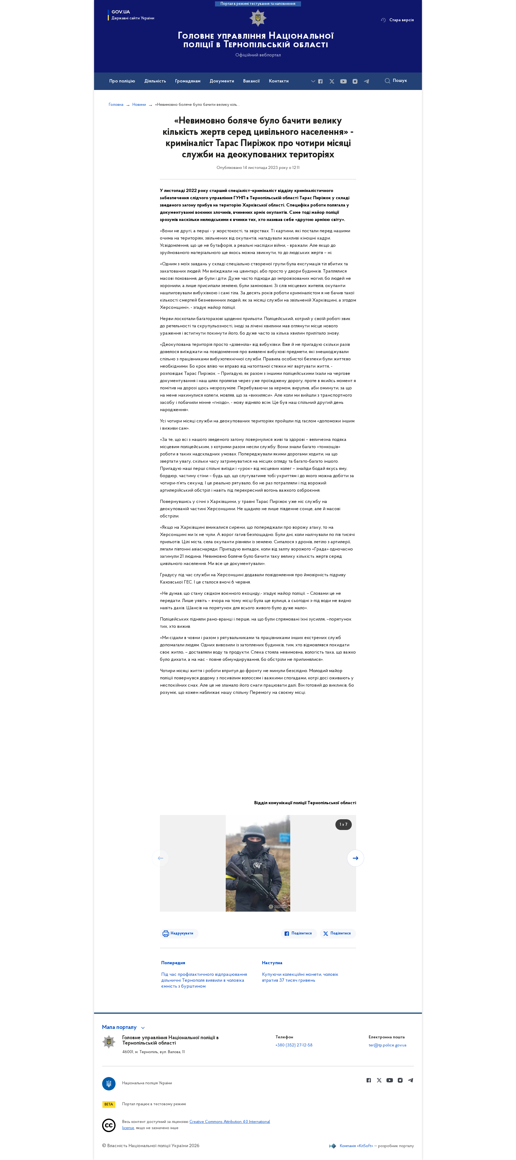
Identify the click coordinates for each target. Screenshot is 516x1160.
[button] (124, 1027)
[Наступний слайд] (355, 858)
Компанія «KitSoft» (356, 1146)
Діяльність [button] (155, 81)
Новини (139, 105)
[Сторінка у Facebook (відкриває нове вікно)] (320, 81)
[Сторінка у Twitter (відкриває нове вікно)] (332, 81)
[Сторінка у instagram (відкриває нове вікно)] (355, 81)
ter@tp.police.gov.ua (387, 1045)
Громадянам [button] (187, 81)
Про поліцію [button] (122, 81)
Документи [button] (222, 81)
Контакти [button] (279, 81)
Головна (116, 105)
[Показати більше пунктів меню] (313, 81)
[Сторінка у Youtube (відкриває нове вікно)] (343, 81)
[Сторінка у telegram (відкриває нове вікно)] (366, 81)
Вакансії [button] (251, 81)
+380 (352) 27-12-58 (294, 1045)
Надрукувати (182, 933)
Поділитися (302, 933)
